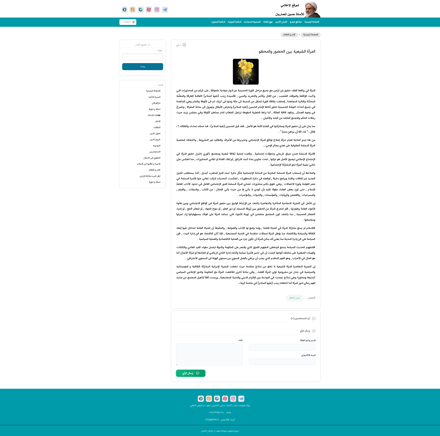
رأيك (241, 340)
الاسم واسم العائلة (308, 340)
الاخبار (157, 121)
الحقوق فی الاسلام (152, 158)
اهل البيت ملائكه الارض (150, 176)
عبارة (160, 50)
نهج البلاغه (268, 22)
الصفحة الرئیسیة (311, 22)
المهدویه (156, 146)
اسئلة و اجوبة (154, 109)
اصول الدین (155, 133)
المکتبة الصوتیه (234, 22)
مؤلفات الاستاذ (154, 115)
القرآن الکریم (281, 22)
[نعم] (141, 10)
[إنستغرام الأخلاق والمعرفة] (157, 10)
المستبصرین (155, 152)
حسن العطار (294, 298)
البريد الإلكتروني (308, 355)
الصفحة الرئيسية (310, 35)
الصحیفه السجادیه (252, 22)
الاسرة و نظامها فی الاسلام (148, 164)
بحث (142, 67)
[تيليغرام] (165, 10)
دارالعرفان (156, 103)
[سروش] (125, 10)
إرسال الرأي (187, 373)
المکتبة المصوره (218, 22)
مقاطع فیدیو (296, 22)
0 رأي (179, 45)
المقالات (156, 127)
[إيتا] (133, 10)
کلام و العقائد (289, 35)
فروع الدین (155, 139)
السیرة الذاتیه (154, 97)
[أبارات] (149, 10)
